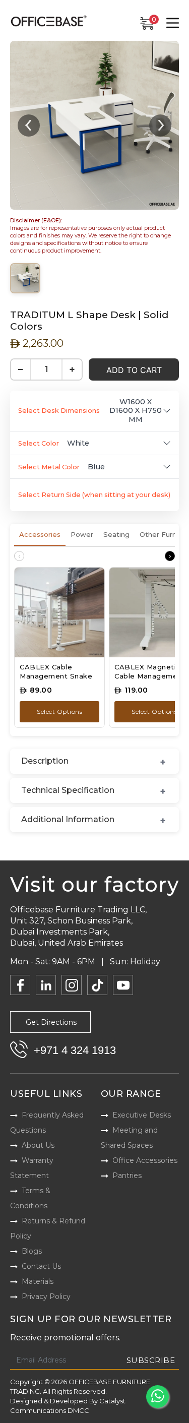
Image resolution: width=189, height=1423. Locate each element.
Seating (116, 534)
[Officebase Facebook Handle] (20, 985)
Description (45, 761)
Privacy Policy (46, 1296)
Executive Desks (141, 1115)
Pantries (127, 1175)
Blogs (32, 1251)
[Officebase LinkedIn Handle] (46, 985)
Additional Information (67, 819)
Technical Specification (67, 790)
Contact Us (41, 1266)
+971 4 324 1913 (75, 1050)
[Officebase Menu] (172, 23)
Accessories (39, 534)
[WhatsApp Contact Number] (157, 1396)
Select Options (59, 711)
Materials (37, 1281)
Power (82, 534)
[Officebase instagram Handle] (71, 985)
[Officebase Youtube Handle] (123, 985)
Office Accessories (144, 1160)
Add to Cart (134, 370)
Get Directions (51, 1022)
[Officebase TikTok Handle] (97, 985)
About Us (38, 1145)
